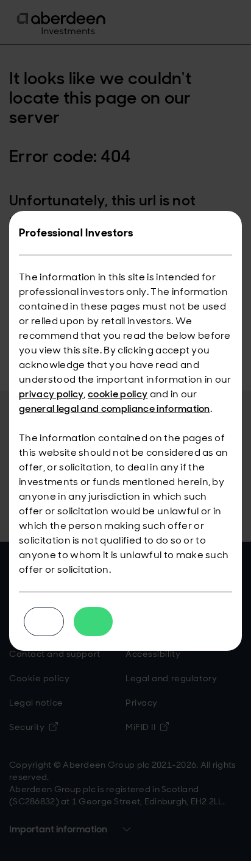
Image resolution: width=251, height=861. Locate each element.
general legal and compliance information (114, 408)
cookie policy (117, 394)
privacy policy (51, 394)
